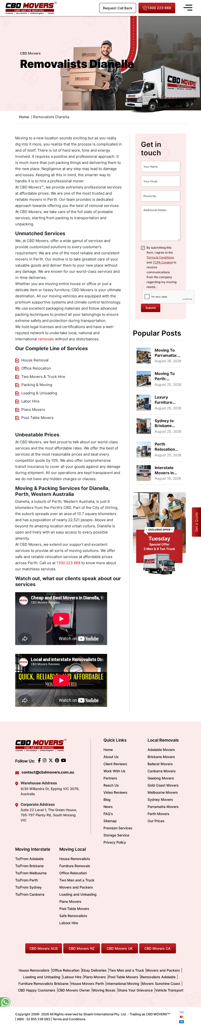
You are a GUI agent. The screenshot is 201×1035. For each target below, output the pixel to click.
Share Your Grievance (135, 990)
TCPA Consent (163, 262)
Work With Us (114, 771)
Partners (110, 778)
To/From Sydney (28, 887)
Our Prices (156, 821)
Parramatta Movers (163, 807)
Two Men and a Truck (76, 880)
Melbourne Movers (163, 792)
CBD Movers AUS (43, 948)
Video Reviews (115, 792)
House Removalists (74, 859)
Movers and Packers (76, 887)
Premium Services (117, 828)
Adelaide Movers (161, 750)
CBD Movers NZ (82, 948)
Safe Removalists (73, 916)
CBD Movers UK (120, 948)
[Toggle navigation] (187, 7)
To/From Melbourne (31, 873)
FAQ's (108, 814)
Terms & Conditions (160, 257)
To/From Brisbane (29, 866)
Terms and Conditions (69, 1019)
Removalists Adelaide (158, 977)
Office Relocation (73, 873)
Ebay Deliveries (94, 970)
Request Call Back (117, 8)
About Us (111, 757)
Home (108, 750)
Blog (107, 799)
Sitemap (110, 821)
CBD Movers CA (157, 948)
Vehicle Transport (169, 990)
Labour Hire (68, 923)
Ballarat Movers (160, 764)
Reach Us (111, 785)
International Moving (122, 983)
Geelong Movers (161, 778)
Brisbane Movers (161, 757)
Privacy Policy (114, 842)
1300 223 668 (159, 8)
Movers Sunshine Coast (161, 983)
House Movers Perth (87, 983)
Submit (151, 308)
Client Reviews (115, 764)
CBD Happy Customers (36, 990)
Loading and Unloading (78, 894)
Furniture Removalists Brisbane (43, 983)
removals (46, 339)
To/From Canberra (29, 894)
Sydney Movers (160, 799)
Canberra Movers (162, 771)
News (108, 807)
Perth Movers (158, 814)
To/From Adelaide (29, 859)
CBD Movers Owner (74, 990)
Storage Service (116, 835)
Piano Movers (70, 901)
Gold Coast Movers (163, 785)
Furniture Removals (74, 866)
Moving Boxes (103, 990)
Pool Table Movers (74, 908)
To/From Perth (26, 880)
